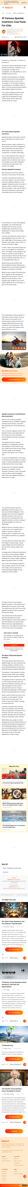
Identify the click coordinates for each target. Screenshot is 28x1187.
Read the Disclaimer (8, 894)
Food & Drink (6, 801)
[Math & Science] (3, 954)
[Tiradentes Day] (14, 1034)
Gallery (5, 54)
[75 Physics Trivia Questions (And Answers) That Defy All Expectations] (14, 971)
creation (14, 329)
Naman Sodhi (7, 1048)
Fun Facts (8, 13)
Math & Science (6, 824)
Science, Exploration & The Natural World (13, 781)
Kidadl (3, 13)
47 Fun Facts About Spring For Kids (13, 783)
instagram (4, 1176)
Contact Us (4, 1158)
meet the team (18, 1160)
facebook (4, 1171)
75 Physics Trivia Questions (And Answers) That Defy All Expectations (14, 984)
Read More (24, 2)
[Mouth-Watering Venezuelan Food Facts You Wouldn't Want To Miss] (14, 794)
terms (15, 1171)
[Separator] (24, 1176)
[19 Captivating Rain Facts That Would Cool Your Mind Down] (14, 818)
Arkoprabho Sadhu (9, 1094)
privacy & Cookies (18, 1173)
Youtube (4, 1180)
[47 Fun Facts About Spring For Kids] (14, 775)
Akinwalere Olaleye (9, 926)
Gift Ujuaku (7, 990)
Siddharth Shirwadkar (18, 29)
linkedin (4, 1178)
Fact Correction (23, 894)
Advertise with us (6, 1160)
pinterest (4, 1173)
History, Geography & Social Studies (12, 868)
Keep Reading (15, 949)
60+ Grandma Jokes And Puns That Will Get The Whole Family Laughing (11, 2)
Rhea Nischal (14, 32)
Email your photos (14, 379)
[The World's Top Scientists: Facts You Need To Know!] (14, 1077)
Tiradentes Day (7, 1045)
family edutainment (19, 1165)
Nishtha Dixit (17, 33)
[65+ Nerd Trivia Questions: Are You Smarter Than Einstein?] (14, 910)
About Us (16, 1158)
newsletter (16, 1163)
